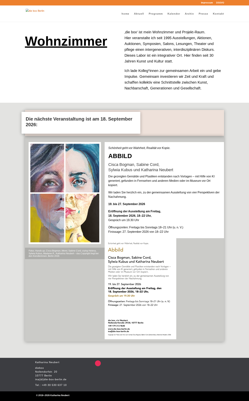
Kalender (174, 13)
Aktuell (139, 13)
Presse (203, 13)
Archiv (189, 13)
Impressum (207, 3)
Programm (156, 13)
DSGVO (220, 3)
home (125, 13)
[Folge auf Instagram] (98, 363)
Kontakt (218, 13)
